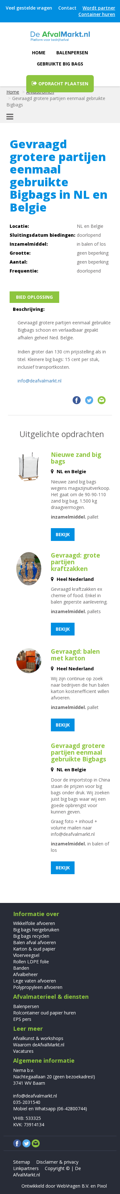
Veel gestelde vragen (29, 8)
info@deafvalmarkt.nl (39, 381)
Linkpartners (26, 1168)
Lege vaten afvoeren (34, 981)
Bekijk (63, 534)
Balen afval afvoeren (34, 942)
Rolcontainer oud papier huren (44, 1013)
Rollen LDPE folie (31, 962)
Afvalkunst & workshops (38, 1038)
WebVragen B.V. (73, 1186)
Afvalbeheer (25, 974)
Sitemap (21, 1162)
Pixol (102, 1186)
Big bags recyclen (31, 936)
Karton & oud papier (34, 949)
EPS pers (22, 1019)
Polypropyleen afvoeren (37, 987)
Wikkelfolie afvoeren (34, 923)
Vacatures (23, 1051)
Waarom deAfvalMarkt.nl (38, 1045)
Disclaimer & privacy (57, 1162)
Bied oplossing (34, 297)
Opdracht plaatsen (62, 84)
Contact (67, 8)
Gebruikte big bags (60, 64)
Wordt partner (99, 8)
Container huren (96, 14)
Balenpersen (72, 53)
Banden (21, 968)
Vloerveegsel (26, 955)
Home (38, 53)
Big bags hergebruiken (36, 930)
